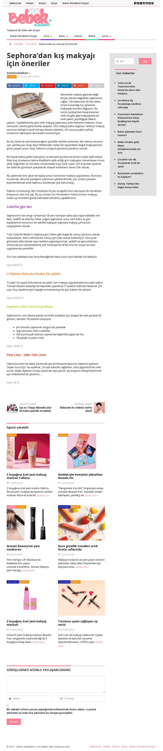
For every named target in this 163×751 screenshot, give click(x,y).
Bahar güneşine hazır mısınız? (130, 133)
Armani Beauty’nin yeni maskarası (23, 547)
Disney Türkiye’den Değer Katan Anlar (128, 185)
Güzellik (18, 43)
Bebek (92, 36)
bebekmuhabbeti (17, 73)
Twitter (32, 86)
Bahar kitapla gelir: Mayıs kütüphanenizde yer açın (129, 147)
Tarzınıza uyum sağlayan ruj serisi (77, 622)
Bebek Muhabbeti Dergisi (75, 3)
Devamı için (43, 495)
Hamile (78, 36)
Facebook (16, 86)
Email (97, 86)
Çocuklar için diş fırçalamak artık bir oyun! (129, 163)
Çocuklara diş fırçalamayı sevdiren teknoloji (129, 104)
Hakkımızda (15, 3)
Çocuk (105, 36)
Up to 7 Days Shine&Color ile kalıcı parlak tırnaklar (35, 409)
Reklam (30, 3)
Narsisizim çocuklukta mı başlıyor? (130, 175)
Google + (81, 86)
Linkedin (65, 86)
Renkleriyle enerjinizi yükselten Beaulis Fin (80, 476)
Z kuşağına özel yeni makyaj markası (26, 622)
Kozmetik (31, 43)
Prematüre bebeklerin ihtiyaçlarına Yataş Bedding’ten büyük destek (130, 119)
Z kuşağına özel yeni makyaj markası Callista (26, 476)
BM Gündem (64, 507)
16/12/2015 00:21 (30, 76)
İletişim (42, 3)
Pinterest (49, 86)
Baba (62, 36)
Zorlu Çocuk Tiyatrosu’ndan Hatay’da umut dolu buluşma (129, 88)
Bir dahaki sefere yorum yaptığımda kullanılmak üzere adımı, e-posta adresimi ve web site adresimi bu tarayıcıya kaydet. (51, 711)
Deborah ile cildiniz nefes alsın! (76, 409)
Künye (54, 3)
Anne (46, 36)
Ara (145, 61)
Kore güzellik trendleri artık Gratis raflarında (78, 547)
